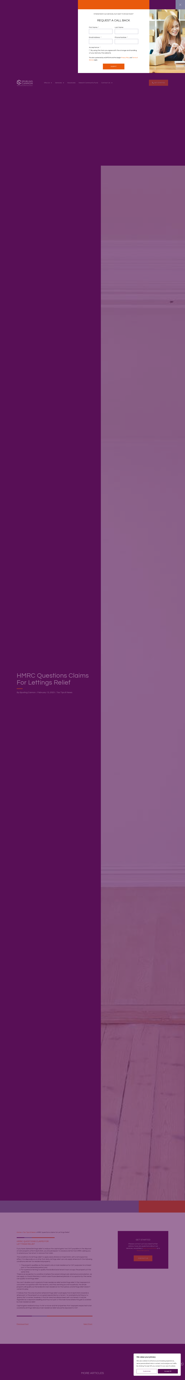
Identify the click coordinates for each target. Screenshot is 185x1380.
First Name (93, 27)
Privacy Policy (125, 57)
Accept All (167, 1371)
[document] (92, 690)
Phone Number (121, 37)
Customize (147, 1371)
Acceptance (94, 47)
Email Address (94, 37)
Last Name (119, 27)
